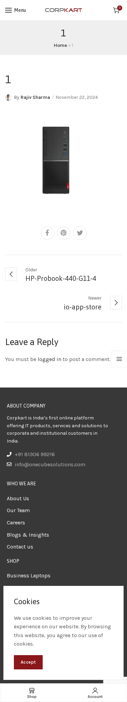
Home (60, 45)
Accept (28, 662)
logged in (49, 359)
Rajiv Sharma (35, 97)
